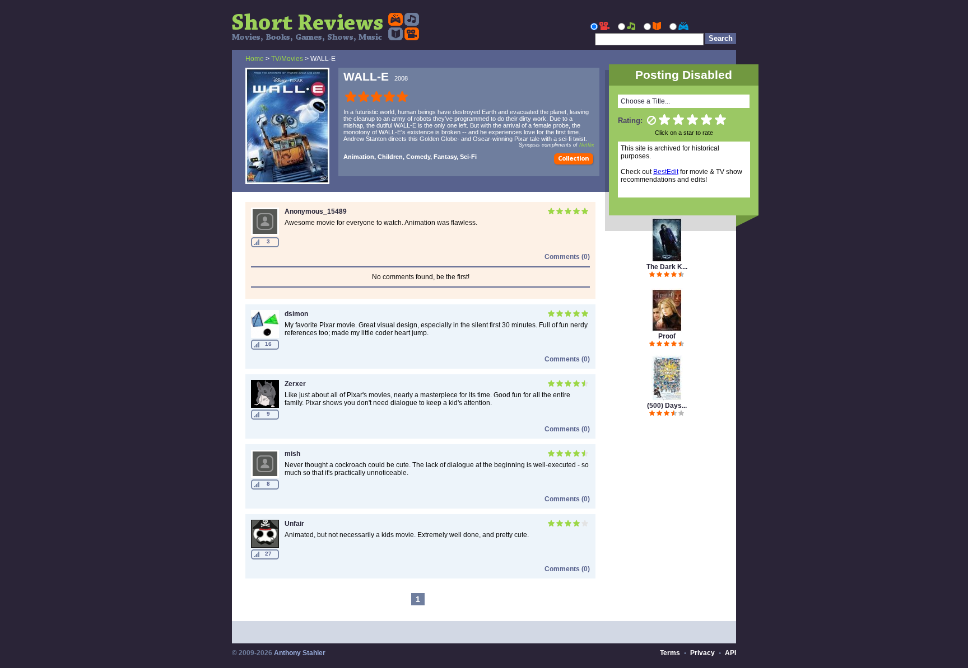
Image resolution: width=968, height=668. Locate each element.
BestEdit (665, 172)
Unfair (294, 524)
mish (292, 454)
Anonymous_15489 (316, 211)
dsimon (296, 314)
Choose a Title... (645, 101)
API (730, 653)
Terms (670, 653)
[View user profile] (265, 233)
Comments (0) (567, 257)
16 (268, 344)
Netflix (586, 145)
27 (268, 554)
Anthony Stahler (299, 653)
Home (254, 59)
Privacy (702, 653)
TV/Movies (287, 59)
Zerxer (295, 384)
